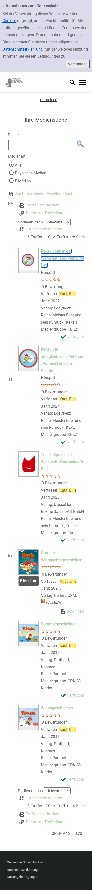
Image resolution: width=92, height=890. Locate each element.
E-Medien (23, 181)
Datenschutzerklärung (22, 870)
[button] (80, 144)
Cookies (9, 20)
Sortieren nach (30, 222)
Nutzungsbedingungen (22, 877)
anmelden (48, 99)
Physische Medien (30, 173)
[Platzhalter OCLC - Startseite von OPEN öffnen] (35, 82)
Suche (13, 134)
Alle (18, 165)
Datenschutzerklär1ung (22, 49)
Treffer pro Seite (71, 237)
